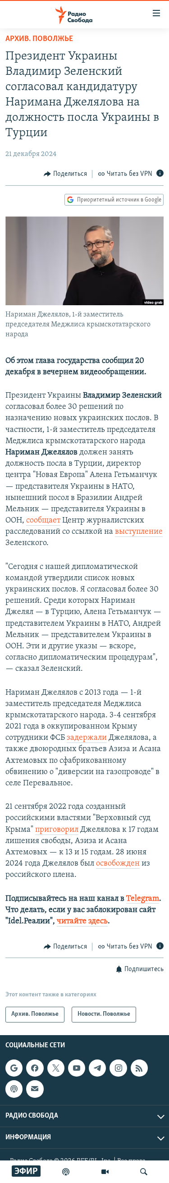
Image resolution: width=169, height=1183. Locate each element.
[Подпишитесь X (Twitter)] (55, 1068)
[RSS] (139, 1068)
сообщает (43, 521)
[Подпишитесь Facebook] (34, 1068)
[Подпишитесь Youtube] (76, 1068)
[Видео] (105, 1171)
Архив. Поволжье (39, 39)
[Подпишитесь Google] (14, 1068)
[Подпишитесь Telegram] (97, 1068)
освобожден (118, 864)
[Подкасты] (14, 1088)
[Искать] (143, 1171)
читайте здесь (82, 921)
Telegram (142, 899)
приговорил (56, 830)
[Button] (65, 174)
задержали (87, 738)
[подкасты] (65, 1171)
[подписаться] (34, 1088)
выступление (139, 532)
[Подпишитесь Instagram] (118, 1068)
